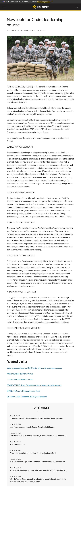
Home (5, 540)
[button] (1, 4)
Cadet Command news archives (20, 379)
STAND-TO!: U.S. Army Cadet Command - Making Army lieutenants (34, 385)
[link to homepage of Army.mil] (40, 7)
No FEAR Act (73, 540)
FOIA (64, 540)
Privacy (26, 540)
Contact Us (15, 540)
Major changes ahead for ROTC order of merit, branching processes (34, 368)
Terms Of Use (38, 540)
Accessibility (52, 540)
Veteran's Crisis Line (40, 543)
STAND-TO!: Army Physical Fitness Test (23, 391)
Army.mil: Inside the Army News (20, 374)
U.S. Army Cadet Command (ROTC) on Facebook (27, 397)
